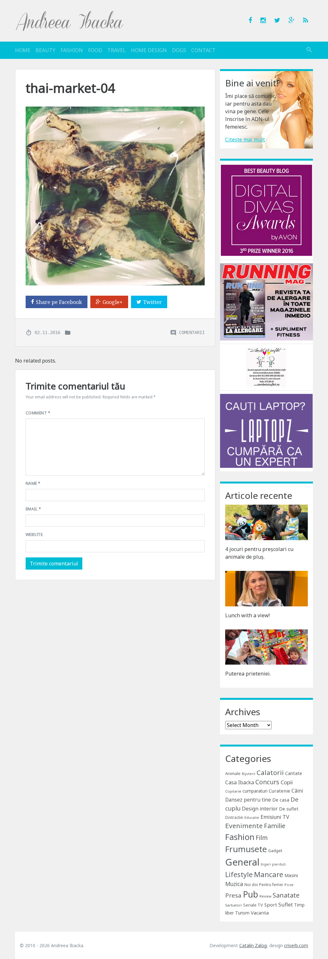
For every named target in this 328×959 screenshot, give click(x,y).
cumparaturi (254, 791)
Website (34, 534)
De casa (280, 800)
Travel (116, 50)
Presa (233, 895)
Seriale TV (253, 905)
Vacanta (260, 912)
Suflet (285, 904)
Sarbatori (233, 905)
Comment (38, 413)
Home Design (149, 50)
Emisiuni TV (274, 816)
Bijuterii (248, 773)
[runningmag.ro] (266, 301)
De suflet (289, 809)
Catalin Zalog (253, 945)
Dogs (179, 50)
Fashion (72, 50)
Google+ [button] (112, 302)
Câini (297, 790)
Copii (287, 782)
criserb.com (296, 945)
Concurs (267, 782)
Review (265, 896)
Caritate (293, 773)
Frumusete (246, 849)
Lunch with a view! (247, 615)
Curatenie (279, 790)
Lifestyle (239, 874)
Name (33, 483)
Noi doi (251, 884)
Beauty (45, 50)
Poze (288, 884)
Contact (203, 50)
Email (33, 509)
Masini (291, 875)
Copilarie (233, 791)
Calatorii (270, 772)
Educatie (251, 817)
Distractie (234, 817)
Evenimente (244, 825)
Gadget (275, 850)
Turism (242, 913)
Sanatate (286, 895)
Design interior (260, 808)
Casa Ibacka (239, 782)
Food (95, 50)
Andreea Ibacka (70, 20)
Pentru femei (271, 884)
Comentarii (192, 332)
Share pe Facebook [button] (59, 302)
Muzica (234, 884)
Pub (250, 894)
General (242, 862)
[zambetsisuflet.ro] (266, 366)
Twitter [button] (152, 302)
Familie (274, 825)
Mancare (268, 874)
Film (262, 837)
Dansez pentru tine (248, 799)
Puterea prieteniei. (248, 673)
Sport (270, 904)
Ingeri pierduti (273, 864)
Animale (233, 773)
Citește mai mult (245, 139)
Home (22, 50)
